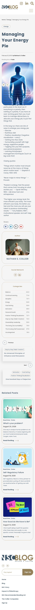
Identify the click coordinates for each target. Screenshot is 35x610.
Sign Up (4, 603)
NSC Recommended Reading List (14, 595)
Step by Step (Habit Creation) (17, 319)
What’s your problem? (13, 423)
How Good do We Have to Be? (16, 521)
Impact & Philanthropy (10, 591)
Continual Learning (17, 295)
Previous (10, 343)
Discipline (17, 299)
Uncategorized (17, 332)
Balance (17, 292)
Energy (9, 20)
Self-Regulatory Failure (13, 472)
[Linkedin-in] (7, 565)
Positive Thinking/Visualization (17, 315)
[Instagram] (15, 274)
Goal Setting (17, 305)
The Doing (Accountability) (17, 326)
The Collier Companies (10, 599)
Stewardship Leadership (17, 322)
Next (25, 365)
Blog (3, 583)
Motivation (17, 309)
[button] (31, 10)
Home (4, 20)
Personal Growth (17, 312)
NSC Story (5, 587)
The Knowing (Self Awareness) (17, 329)
